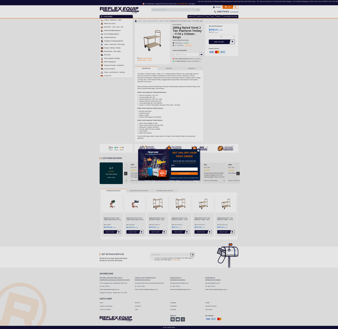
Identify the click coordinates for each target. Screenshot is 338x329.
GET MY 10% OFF (184, 173)
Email (173, 165)
